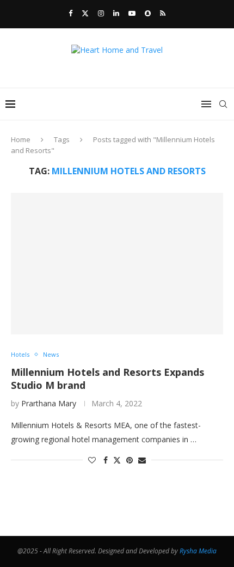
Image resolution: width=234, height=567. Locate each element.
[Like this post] (92, 460)
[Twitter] (85, 13)
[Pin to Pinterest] (129, 460)
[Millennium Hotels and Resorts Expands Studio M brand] (117, 263)
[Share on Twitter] (117, 460)
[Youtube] (132, 13)
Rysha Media (198, 551)
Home (20, 139)
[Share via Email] (142, 460)
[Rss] (162, 13)
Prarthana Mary (48, 403)
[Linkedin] (116, 13)
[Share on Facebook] (105, 460)
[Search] (223, 104)
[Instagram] (101, 13)
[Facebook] (70, 13)
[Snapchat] (148, 13)
